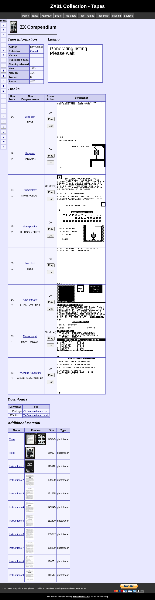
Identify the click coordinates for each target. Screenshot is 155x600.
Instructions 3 (16, 493)
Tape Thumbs (86, 15)
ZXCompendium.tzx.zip (36, 415)
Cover (12, 439)
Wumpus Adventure (30, 372)
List (51, 125)
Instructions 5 (16, 520)
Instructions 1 (16, 466)
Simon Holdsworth (81, 596)
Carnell (34, 51)
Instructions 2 (16, 480)
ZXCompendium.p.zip (35, 411)
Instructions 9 (16, 575)
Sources (128, 15)
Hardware (46, 15)
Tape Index (103, 15)
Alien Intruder (30, 299)
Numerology (30, 190)
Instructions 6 (16, 534)
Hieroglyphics (30, 226)
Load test (30, 116)
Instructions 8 (16, 561)
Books (58, 15)
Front (12, 452)
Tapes (35, 15)
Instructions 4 (16, 507)
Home (25, 15)
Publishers (70, 15)
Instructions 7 (16, 547)
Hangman (30, 153)
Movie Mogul (30, 336)
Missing (116, 15)
